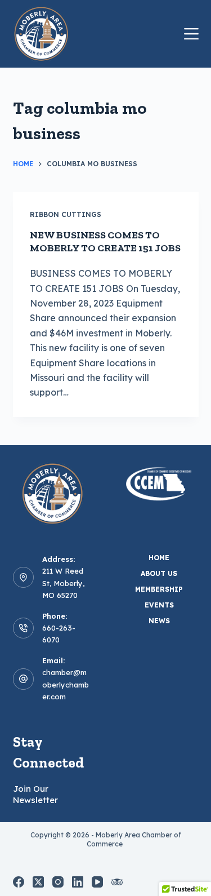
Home (159, 557)
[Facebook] (18, 882)
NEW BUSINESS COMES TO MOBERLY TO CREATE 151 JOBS (105, 241)
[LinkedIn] (77, 882)
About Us (159, 573)
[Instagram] (58, 882)
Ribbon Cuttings (65, 214)
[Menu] (191, 33)
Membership (159, 589)
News (159, 620)
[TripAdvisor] (117, 882)
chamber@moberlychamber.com (65, 684)
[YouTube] (97, 882)
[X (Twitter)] (38, 882)
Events (159, 605)
